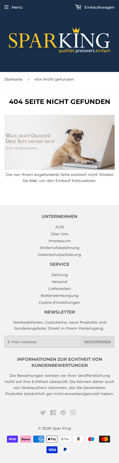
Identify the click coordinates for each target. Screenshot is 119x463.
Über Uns (59, 234)
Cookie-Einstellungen (59, 302)
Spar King (61, 428)
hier (33, 180)
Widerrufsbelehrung (59, 247)
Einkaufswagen (99, 7)
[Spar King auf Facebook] (53, 413)
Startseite (13, 79)
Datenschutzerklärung (59, 254)
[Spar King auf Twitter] (43, 413)
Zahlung (59, 274)
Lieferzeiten (59, 288)
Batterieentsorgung (60, 295)
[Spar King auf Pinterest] (63, 413)
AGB (59, 227)
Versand (59, 281)
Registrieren (97, 342)
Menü (17, 7)
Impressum (60, 240)
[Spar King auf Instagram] (73, 413)
